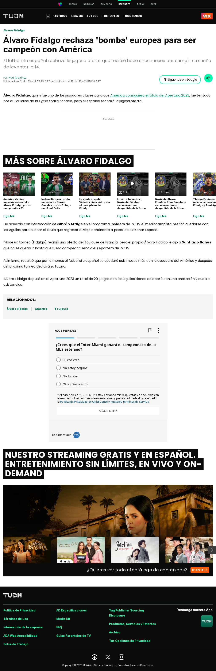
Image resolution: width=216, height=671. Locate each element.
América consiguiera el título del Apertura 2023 (149, 95)
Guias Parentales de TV (73, 635)
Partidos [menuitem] (60, 16)
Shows (73, 4)
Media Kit (63, 619)
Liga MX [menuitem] (77, 16)
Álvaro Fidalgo (14, 30)
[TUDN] (13, 16)
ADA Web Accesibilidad (20, 635)
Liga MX (9, 216)
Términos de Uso (15, 619)
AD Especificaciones (71, 610)
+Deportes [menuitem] (110, 16)
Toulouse (61, 309)
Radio (140, 4)
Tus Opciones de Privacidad (129, 640)
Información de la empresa (23, 627)
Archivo (114, 632)
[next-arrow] (212, 550)
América (41, 309)
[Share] (208, 78)
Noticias (89, 4)
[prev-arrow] (0, 550)
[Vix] (207, 16)
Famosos (106, 4)
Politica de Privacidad (19, 610)
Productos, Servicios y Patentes (132, 624)
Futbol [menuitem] (92, 16)
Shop (154, 4)
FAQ (59, 627)
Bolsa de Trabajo (15, 644)
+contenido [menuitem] (132, 16)
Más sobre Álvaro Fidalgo (68, 161)
